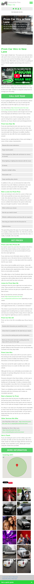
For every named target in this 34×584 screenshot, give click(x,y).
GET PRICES (17, 240)
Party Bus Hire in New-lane (9, 578)
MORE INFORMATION (17, 450)
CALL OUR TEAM (17, 96)
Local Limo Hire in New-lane (10, 577)
